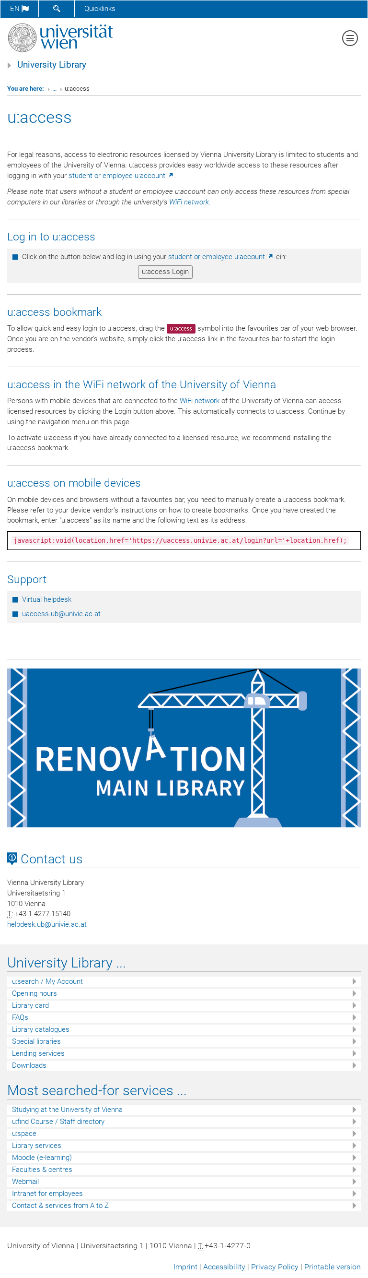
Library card (30, 1005)
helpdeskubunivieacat (47, 924)
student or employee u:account (118, 175)
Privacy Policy (275, 1266)
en (16, 8)
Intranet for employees (47, 1193)
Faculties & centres (42, 1169)
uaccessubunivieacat (61, 613)
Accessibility (224, 1266)
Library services (36, 1145)
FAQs (20, 1017)
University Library (51, 65)
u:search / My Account (47, 981)
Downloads (29, 1065)
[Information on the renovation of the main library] (184, 747)
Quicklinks (99, 8)
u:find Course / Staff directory (58, 1121)
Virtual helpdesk (46, 599)
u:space (24, 1133)
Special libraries (36, 1041)
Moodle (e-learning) (42, 1157)
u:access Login (165, 271)
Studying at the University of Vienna (67, 1109)
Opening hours (34, 993)
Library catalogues (40, 1029)
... (54, 88)
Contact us (50, 859)
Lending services (38, 1053)
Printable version (332, 1266)
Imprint (185, 1266)
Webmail (25, 1181)
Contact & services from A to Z (60, 1205)
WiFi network (189, 202)
